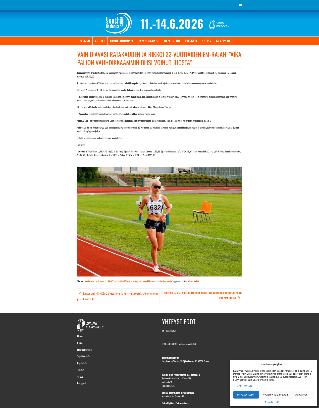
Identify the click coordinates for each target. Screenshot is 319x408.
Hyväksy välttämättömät (274, 394)
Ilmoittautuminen (122, 41)
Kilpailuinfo (171, 41)
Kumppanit (223, 41)
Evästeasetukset (182, 403)
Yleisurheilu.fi (193, 281)
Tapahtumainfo (148, 41)
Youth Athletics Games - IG (173, 396)
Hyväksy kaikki (246, 394)
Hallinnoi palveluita (243, 386)
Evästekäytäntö (272, 402)
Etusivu (85, 41)
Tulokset (191, 41)
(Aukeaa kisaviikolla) (187, 344)
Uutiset (100, 41)
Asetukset (301, 394)
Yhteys (206, 41)
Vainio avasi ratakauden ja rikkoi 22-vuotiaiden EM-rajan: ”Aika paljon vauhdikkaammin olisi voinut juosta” (129, 281)
